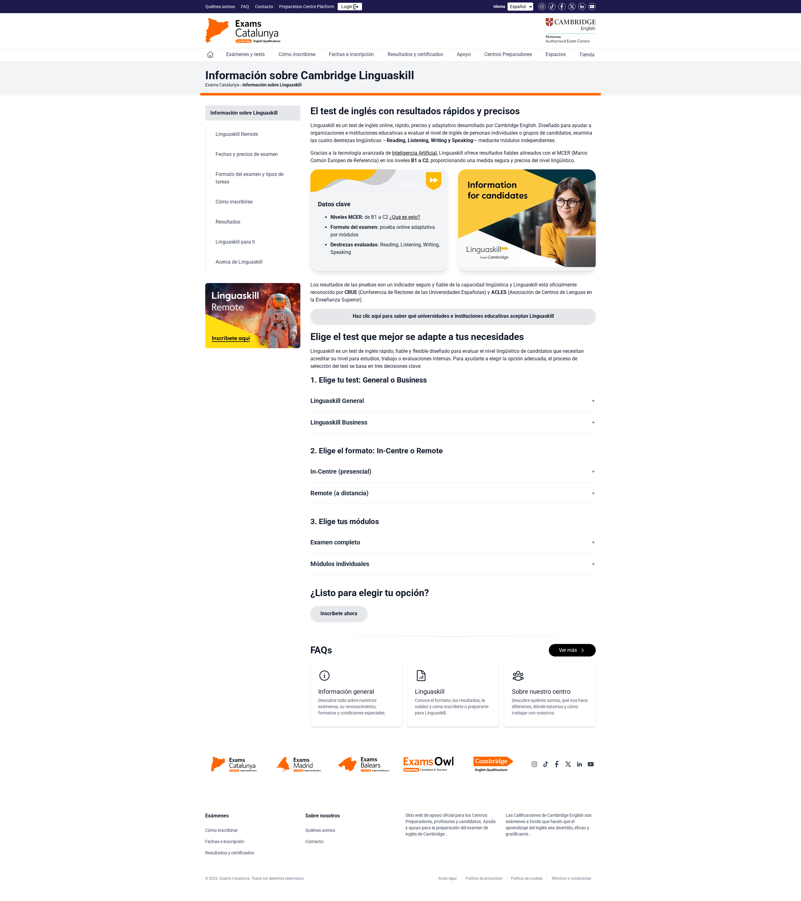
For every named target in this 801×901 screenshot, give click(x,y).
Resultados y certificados (416, 54)
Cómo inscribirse (297, 54)
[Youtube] (592, 6)
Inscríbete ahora (338, 613)
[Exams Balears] (363, 764)
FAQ (245, 6)
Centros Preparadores (508, 54)
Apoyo (464, 54)
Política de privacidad (484, 878)
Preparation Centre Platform (316, 6)
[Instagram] (542, 6)
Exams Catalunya (222, 84)
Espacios (556, 54)
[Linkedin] (582, 6)
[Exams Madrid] (298, 764)
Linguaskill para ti (236, 242)
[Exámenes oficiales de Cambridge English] (242, 30)
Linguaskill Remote (237, 134)
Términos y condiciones (571, 878)
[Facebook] (562, 6)
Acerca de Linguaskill (240, 262)
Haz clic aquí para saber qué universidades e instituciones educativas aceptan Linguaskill (453, 316)
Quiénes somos (220, 6)
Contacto (264, 6)
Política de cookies (527, 878)
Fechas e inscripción (352, 54)
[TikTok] (552, 6)
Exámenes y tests (246, 54)
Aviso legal (448, 878)
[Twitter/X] (572, 6)
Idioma (499, 6)
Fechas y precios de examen (247, 154)
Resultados (229, 222)
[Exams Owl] (428, 764)
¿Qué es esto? (405, 217)
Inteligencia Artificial (414, 153)
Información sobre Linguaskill (244, 113)
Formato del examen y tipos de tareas (249, 178)
